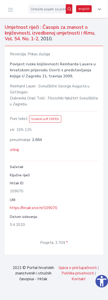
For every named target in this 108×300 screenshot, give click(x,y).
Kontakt (79, 278)
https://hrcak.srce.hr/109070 (33, 207)
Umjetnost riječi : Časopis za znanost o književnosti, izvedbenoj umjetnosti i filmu (49, 30)
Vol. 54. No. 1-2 (21, 39)
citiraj (14, 149)
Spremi (70, 293)
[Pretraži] (69, 9)
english (83, 9)
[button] (98, 9)
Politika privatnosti (78, 273)
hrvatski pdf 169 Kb (45, 119)
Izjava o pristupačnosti (78, 267)
